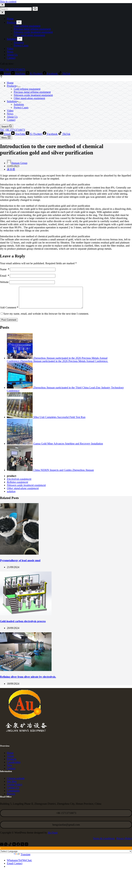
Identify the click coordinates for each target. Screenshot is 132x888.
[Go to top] (1, 76)
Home (10, 752)
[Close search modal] (2, 5)
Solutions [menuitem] (12, 38)
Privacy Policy (124, 838)
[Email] (2, 844)
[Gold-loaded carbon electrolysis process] (26, 614)
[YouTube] (14, 844)
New (9, 765)
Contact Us (13, 787)
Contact (11, 768)
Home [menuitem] (10, 18)
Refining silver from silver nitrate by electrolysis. (28, 676)
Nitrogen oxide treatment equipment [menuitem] (33, 32)
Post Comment (8, 320)
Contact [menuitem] (11, 57)
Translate (25, 854)
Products (11, 759)
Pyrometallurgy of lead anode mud (20, 560)
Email (4, 275)
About (10, 755)
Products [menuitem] (11, 22)
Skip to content (8, 1)
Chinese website (16, 778)
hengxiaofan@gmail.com (66, 824)
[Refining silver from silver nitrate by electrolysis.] (26, 670)
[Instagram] (26, 844)
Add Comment (9, 307)
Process (11, 793)
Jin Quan (53, 832)
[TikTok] (10, 844)
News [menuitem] (10, 51)
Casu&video (13, 762)
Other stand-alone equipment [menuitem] (29, 35)
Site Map (12, 781)
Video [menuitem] (10, 48)
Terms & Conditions (104, 838)
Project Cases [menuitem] (21, 45)
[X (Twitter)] (23, 844)
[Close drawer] (2, 12)
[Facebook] (18, 844)
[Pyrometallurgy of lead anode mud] (19, 553)
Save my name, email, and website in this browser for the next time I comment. (46, 313)
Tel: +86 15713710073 (12, 69)
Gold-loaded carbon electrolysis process (23, 621)
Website (4, 282)
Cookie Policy (14, 784)
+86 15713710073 (66, 813)
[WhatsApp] (6, 844)
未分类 (11, 169)
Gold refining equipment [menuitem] (27, 25)
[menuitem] (19, 22)
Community (13, 790)
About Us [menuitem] (12, 54)
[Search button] (35, 9)
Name (4, 269)
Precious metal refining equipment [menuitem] (32, 28)
